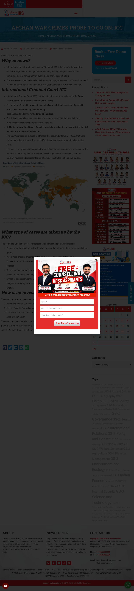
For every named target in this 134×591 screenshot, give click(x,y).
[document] (67, 295)
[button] (96, 261)
